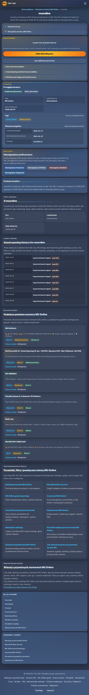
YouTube (39, 690)
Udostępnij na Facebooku (14, 168)
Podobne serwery (11, 620)
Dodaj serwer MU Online (57, 510)
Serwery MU (31, 678)
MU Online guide (44, 678)
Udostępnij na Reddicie (58, 168)
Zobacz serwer (10, 344)
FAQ (23, 681)
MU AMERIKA (11, 374)
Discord (50, 690)
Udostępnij (9, 604)
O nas (10, 681)
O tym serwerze (11, 612)
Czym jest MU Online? (57, 496)
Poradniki (70, 678)
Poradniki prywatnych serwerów (20, 510)
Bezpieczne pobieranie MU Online (20, 545)
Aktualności (80, 678)
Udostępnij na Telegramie (14, 173)
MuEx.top (9, 419)
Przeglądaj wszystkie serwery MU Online (20, 587)
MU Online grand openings (17, 496)
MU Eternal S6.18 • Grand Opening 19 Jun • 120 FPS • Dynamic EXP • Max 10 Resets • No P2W (43, 351)
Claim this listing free (44, 54)
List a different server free (44, 61)
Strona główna (27, 9)
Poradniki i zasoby (12, 624)
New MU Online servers (57, 484)
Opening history (11, 616)
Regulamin (54, 685)
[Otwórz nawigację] (85, 3)
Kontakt (17, 681)
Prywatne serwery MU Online (47, 9)
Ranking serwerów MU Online (18, 484)
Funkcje (8, 608)
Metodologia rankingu (36, 681)
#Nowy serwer (25, 119)
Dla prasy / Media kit (72, 681)
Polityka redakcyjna (54, 681)
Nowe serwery (58, 678)
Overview (8, 600)
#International (11, 119)
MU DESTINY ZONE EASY (15, 442)
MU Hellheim (10, 328)
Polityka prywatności (39, 685)
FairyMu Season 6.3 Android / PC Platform (23, 396)
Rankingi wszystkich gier (14, 678)
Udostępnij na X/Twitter (37, 168)
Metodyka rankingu (14, 527)
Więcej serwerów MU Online (15, 628)
